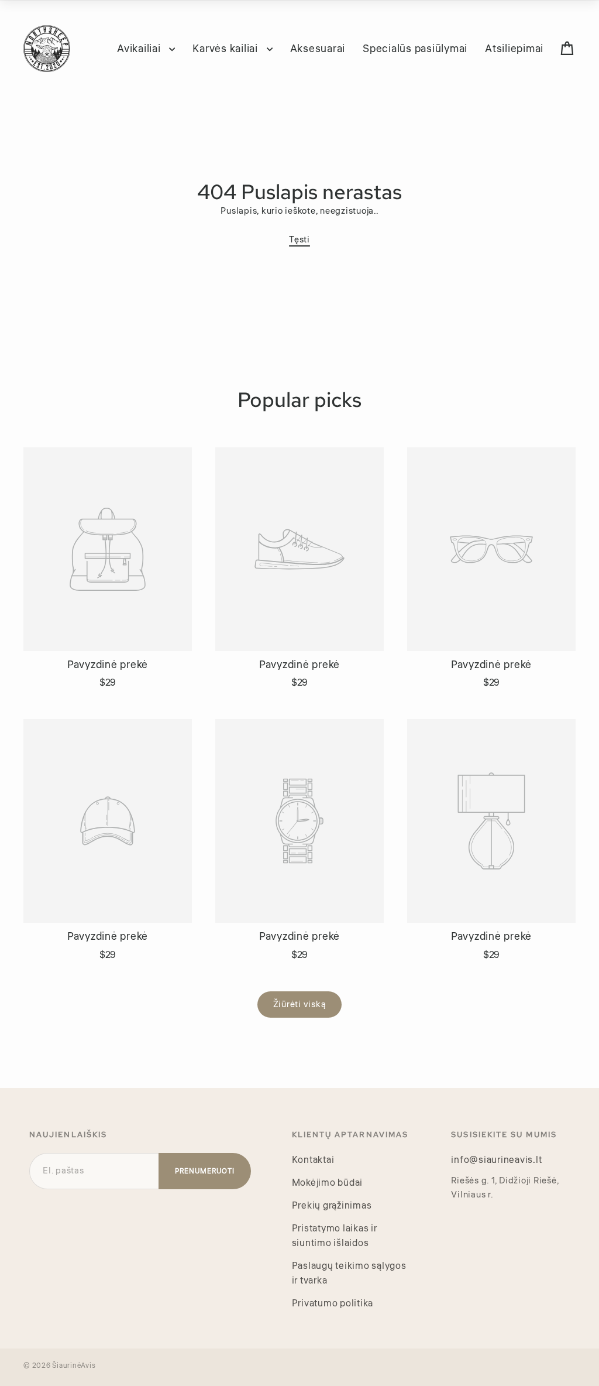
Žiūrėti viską (299, 1004)
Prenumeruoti (205, 1171)
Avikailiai (140, 48)
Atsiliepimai (514, 48)
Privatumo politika (333, 1303)
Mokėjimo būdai (327, 1182)
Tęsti (299, 240)
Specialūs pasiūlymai (415, 48)
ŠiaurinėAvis (73, 1366)
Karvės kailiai (226, 48)
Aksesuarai (318, 48)
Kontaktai (313, 1160)
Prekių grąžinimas (332, 1205)
